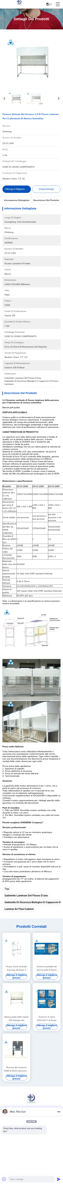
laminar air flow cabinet (19, 909)
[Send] (58, 1179)
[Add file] (4, 1179)
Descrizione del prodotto (46, 200)
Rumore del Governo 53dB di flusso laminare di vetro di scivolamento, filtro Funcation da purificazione (16, 1069)
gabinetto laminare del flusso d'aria (26, 895)
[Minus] (59, 1112)
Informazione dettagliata (17, 200)
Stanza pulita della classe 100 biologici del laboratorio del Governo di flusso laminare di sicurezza (16, 1019)
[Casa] (31, 1102)
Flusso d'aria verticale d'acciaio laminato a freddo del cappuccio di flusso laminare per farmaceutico (16, 968)
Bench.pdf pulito (11, 407)
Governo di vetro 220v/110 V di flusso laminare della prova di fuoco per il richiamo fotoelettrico (47, 1019)
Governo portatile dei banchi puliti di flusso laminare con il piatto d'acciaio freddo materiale (46, 968)
